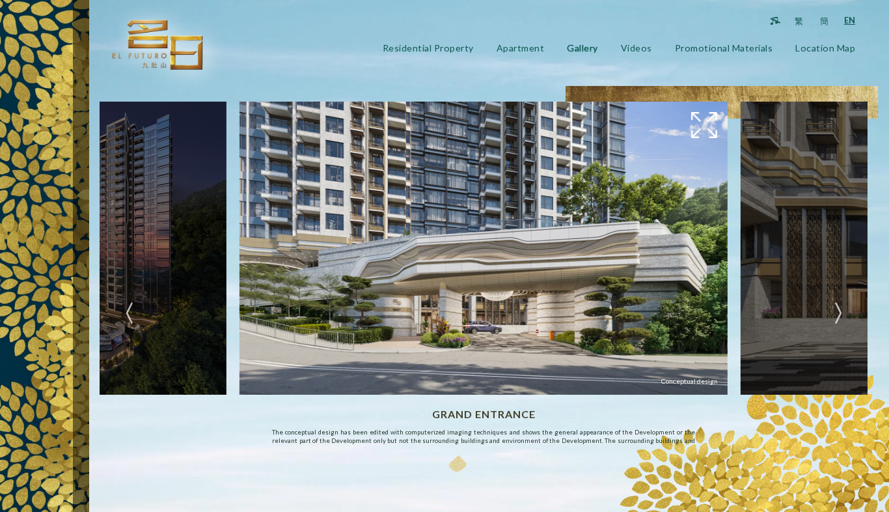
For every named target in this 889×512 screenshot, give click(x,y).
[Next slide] (837, 313)
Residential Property (428, 47)
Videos (636, 47)
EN (849, 20)
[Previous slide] (130, 313)
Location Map (825, 47)
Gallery (582, 47)
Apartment (521, 47)
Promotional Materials (724, 47)
